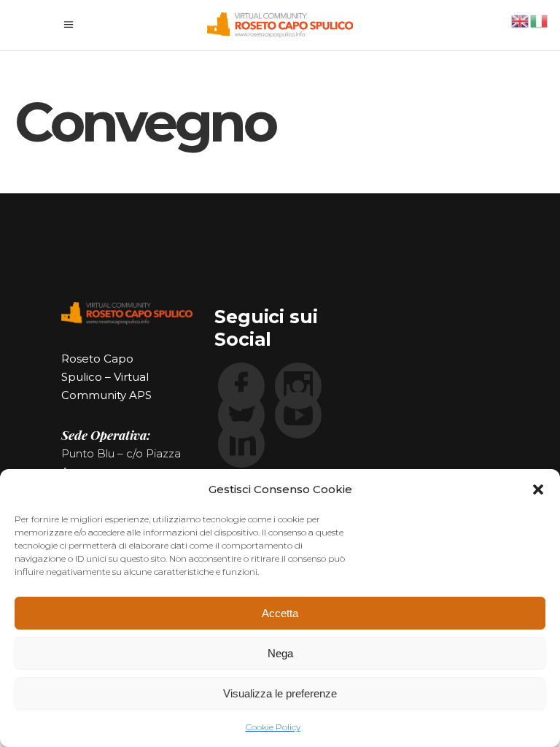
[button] (538, 489)
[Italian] (539, 20)
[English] (520, 20)
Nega (280, 653)
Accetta (280, 613)
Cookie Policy (273, 726)
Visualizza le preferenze (280, 693)
